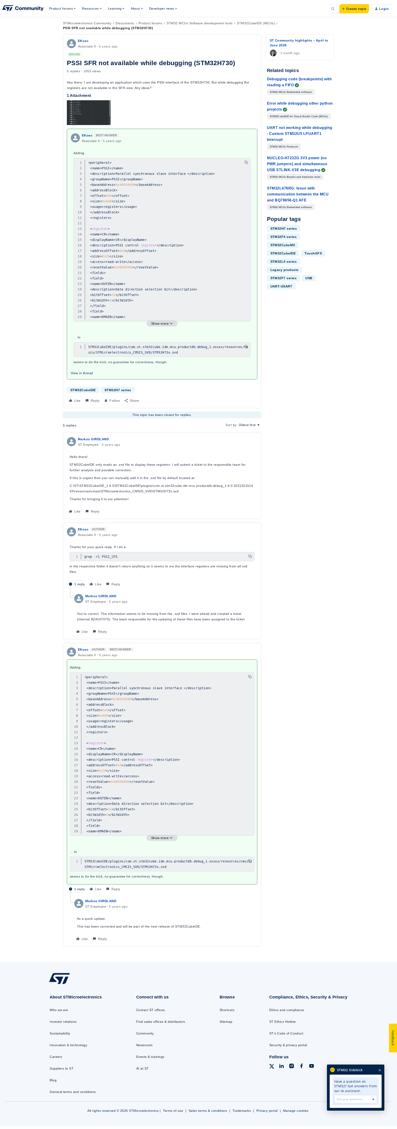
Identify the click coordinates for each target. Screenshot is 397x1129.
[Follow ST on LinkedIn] (281, 1066)
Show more (160, 323)
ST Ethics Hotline (282, 1021)
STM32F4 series (283, 237)
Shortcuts (227, 1010)
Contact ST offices (150, 1010)
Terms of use (173, 1110)
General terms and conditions (73, 1092)
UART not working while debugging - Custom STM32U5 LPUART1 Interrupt (299, 134)
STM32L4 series (283, 261)
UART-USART (281, 286)
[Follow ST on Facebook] (301, 1066)
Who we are (59, 1010)
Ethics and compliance (286, 1010)
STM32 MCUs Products (284, 146)
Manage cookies (296, 1110)
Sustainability (60, 1033)
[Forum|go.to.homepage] (23, 8)
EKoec (83, 41)
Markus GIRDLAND (93, 439)
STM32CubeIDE (83, 390)
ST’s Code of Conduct (286, 1033)
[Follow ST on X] (271, 1067)
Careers (56, 1057)
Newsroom (144, 1045)
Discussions (125, 23)
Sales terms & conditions (208, 1110)
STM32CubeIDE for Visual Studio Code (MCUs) (299, 116)
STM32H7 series (118, 390)
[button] (354, 8)
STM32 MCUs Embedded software (291, 92)
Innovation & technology (68, 1045)
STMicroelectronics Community (87, 23)
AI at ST (142, 1068)
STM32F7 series (283, 278)
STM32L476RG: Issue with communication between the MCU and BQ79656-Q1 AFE (298, 194)
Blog (53, 1080)
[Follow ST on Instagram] (291, 1066)
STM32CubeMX (282, 245)
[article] (162, 475)
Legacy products (284, 270)
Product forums (150, 23)
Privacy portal (267, 1110)
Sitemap (226, 1021)
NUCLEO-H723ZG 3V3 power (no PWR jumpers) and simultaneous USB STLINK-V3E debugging (297, 164)
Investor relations (63, 1021)
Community (145, 1033)
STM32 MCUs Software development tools (200, 23)
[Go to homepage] (83, 984)
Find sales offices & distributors (160, 1021)
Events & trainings (150, 1057)
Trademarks (242, 1110)
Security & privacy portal (288, 1045)
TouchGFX (313, 253)
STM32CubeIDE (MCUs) (256, 23)
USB (308, 278)
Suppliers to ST (62, 1068)
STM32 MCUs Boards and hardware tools (295, 177)
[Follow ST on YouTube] (311, 1066)
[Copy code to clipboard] (246, 162)
